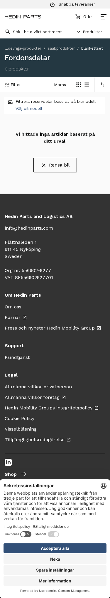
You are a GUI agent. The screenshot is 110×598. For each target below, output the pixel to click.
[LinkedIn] (8, 462)
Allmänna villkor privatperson (38, 386)
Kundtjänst (17, 357)
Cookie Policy (19, 418)
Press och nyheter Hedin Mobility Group (50, 328)
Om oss (13, 307)
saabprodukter (61, 48)
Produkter (92, 31)
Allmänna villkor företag (32, 397)
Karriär (13, 317)
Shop (11, 474)
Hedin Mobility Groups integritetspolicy (48, 408)
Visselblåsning (21, 429)
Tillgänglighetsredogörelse (35, 439)
